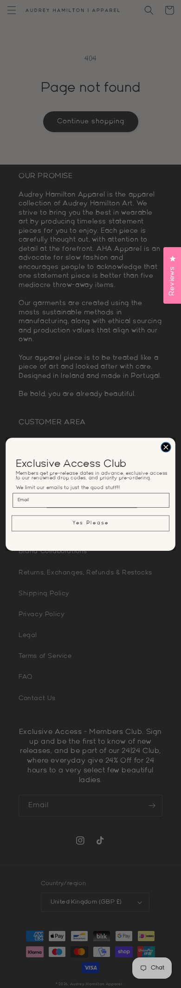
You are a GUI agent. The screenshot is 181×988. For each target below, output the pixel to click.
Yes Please (90, 523)
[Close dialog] (166, 447)
